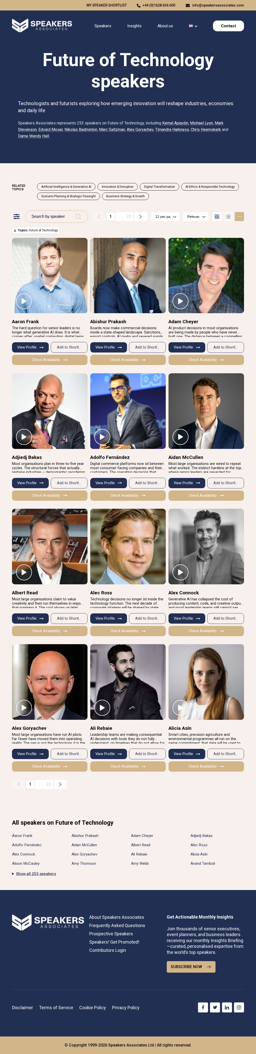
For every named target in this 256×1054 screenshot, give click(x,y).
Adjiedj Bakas (27, 457)
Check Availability (46, 360)
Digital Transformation (159, 187)
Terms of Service (56, 1007)
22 (129, 216)
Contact (228, 26)
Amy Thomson (84, 863)
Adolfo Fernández (110, 457)
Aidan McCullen (185, 457)
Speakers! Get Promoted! (114, 942)
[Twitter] (215, 1007)
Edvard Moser (50, 129)
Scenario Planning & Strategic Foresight (68, 196)
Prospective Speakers (111, 933)
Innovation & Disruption (118, 187)
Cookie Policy (92, 1007)
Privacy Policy (126, 1007)
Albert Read (25, 592)
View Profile (26, 347)
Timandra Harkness (172, 129)
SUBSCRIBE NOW (186, 966)
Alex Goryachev (140, 129)
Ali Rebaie (101, 728)
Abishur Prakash (108, 321)
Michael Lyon (201, 123)
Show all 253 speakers (36, 873)
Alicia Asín (180, 728)
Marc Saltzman (112, 129)
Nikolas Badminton (80, 129)
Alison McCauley (26, 863)
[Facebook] (203, 1007)
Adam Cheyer (183, 321)
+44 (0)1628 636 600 (158, 5)
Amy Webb (140, 863)
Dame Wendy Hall (33, 136)
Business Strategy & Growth (125, 196)
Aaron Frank (25, 321)
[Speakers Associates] (42, 26)
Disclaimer (22, 1007)
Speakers (102, 26)
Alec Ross (101, 592)
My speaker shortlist (106, 5)
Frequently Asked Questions (117, 925)
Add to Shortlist (69, 347)
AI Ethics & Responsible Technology (210, 187)
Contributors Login (107, 950)
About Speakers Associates (116, 917)
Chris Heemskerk (206, 129)
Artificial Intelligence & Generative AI (66, 187)
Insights (134, 26)
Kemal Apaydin (175, 123)
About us (165, 26)
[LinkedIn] (227, 1007)
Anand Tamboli (202, 863)
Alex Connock (183, 592)
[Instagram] (239, 1007)
